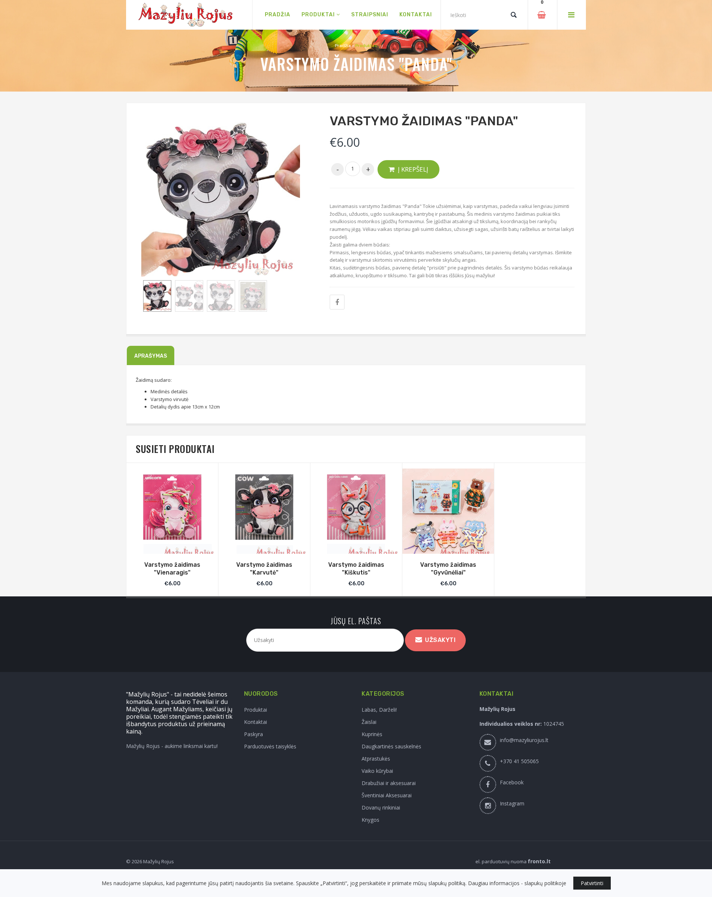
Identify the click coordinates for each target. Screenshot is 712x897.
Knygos (370, 819)
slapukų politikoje (545, 883)
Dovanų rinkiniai (381, 807)
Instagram (512, 803)
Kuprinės (372, 734)
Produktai (255, 709)
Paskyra (253, 734)
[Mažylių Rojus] (189, 15)
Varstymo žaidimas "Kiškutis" (356, 568)
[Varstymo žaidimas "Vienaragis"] (172, 514)
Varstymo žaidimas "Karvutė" (264, 568)
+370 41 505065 (519, 761)
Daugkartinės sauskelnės (391, 746)
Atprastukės (376, 758)
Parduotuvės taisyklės (270, 746)
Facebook (512, 782)
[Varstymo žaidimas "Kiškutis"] (356, 514)
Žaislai (369, 721)
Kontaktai (255, 721)
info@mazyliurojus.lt (524, 740)
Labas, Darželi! (379, 709)
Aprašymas (150, 356)
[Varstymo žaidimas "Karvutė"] (264, 514)
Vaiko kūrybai (377, 770)
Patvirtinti (592, 883)
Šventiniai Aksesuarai (387, 795)
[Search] (514, 15)
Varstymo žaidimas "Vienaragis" (172, 568)
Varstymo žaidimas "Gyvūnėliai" (448, 568)
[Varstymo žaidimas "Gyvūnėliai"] (448, 514)
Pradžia (343, 45)
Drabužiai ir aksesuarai (389, 783)
